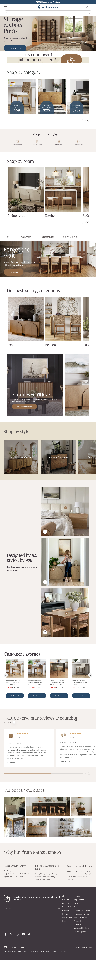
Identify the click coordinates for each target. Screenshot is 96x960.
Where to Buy (68, 906)
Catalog (65, 899)
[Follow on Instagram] (17, 934)
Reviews (65, 913)
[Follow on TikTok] (29, 934)
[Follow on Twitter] (11, 934)
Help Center (79, 899)
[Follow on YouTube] (23, 934)
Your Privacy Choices (16, 947)
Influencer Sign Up (81, 913)
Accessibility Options (82, 928)
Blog (64, 921)
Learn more (8, 857)
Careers (65, 910)
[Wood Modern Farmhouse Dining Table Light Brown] (66, 613)
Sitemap (77, 924)
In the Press (67, 917)
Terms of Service (80, 917)
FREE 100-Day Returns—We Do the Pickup (48, 2)
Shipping (77, 903)
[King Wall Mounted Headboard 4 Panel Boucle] (65, 507)
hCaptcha (25, 951)
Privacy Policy (79, 921)
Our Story (66, 903)
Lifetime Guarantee (82, 910)
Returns (77, 906)
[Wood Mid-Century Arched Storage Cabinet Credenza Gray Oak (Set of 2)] (53, 569)
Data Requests (80, 931)
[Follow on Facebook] (5, 934)
